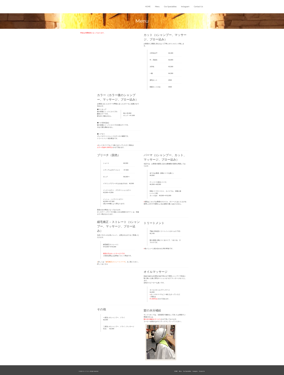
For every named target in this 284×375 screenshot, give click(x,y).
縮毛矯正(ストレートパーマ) (115, 262)
